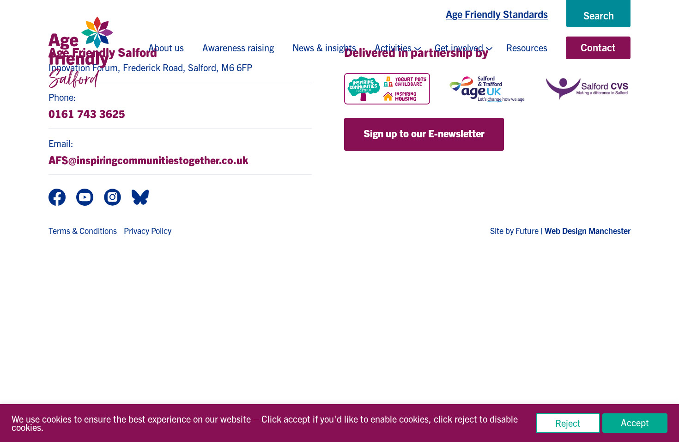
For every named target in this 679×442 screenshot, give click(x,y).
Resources (526, 47)
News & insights (324, 47)
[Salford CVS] (587, 88)
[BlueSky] (140, 198)
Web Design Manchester (587, 230)
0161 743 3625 (86, 113)
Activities (393, 47)
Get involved (459, 47)
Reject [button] (568, 423)
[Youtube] (84, 198)
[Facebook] (57, 198)
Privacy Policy (147, 230)
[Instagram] (112, 198)
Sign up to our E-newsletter (424, 133)
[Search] (598, 15)
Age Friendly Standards (497, 13)
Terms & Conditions (82, 230)
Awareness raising (238, 47)
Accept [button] (635, 422)
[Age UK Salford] (487, 88)
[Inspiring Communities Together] (387, 88)
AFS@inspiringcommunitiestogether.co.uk (148, 159)
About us (166, 47)
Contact (598, 47)
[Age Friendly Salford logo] (80, 52)
